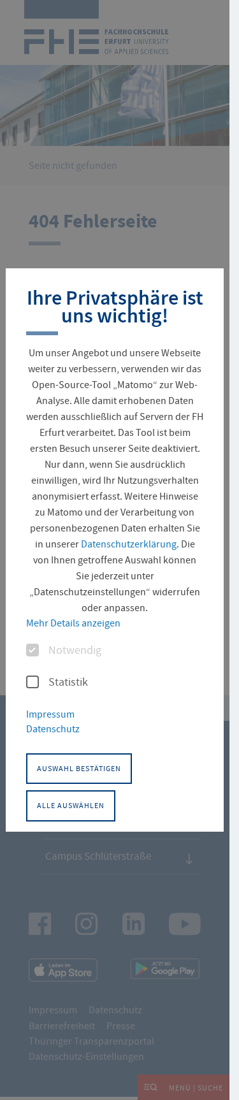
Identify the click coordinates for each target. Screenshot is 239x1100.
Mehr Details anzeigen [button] (73, 623)
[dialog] (115, 550)
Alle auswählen (71, 805)
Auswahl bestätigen (79, 768)
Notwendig (74, 651)
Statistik (68, 683)
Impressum (50, 714)
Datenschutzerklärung (129, 544)
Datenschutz (53, 729)
